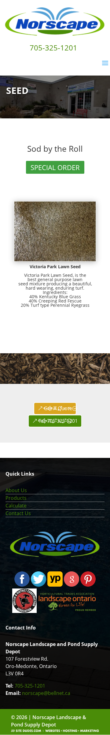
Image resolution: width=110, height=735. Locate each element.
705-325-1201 (30, 685)
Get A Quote (58, 408)
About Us (16, 490)
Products (16, 498)
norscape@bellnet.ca (46, 693)
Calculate (16, 505)
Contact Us (18, 513)
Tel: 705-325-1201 (58, 421)
